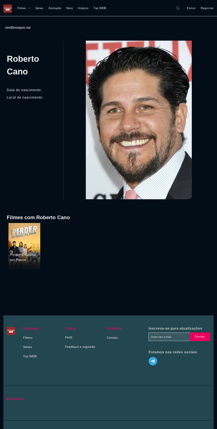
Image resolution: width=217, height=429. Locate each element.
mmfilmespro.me (18, 27)
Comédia (16, 246)
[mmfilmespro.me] (8, 8)
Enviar (200, 336)
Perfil (68, 337)
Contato (112, 337)
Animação (55, 8)
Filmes (21, 8)
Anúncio (83, 8)
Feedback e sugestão (80, 346)
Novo (69, 8)
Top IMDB (99, 8)
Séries (39, 8)
